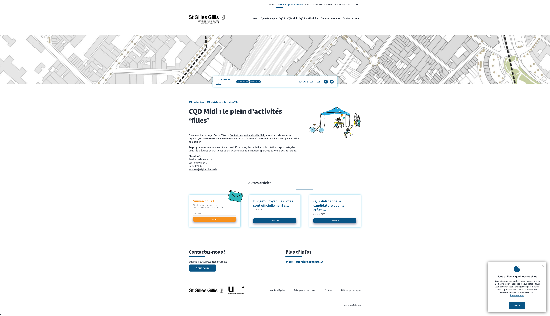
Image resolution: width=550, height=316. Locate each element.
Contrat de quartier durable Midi (247, 135)
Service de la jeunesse (200, 159)
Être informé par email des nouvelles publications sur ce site (208, 206)
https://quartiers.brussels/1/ (304, 261)
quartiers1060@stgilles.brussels (208, 261)
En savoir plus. (517, 295)
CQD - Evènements (242, 81)
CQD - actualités (196, 102)
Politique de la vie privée (305, 290)
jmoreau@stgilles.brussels (203, 169)
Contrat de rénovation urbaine (318, 4)
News (256, 18)
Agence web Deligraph (352, 305)
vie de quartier (255, 81)
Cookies (328, 290)
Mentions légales (277, 290)
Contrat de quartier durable (289, 4)
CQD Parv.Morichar (309, 18)
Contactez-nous (352, 18)
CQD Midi (292, 18)
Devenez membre (330, 18)
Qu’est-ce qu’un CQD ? (273, 18)
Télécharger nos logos (351, 290)
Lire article (275, 220)
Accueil (271, 4)
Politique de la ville (343, 4)
